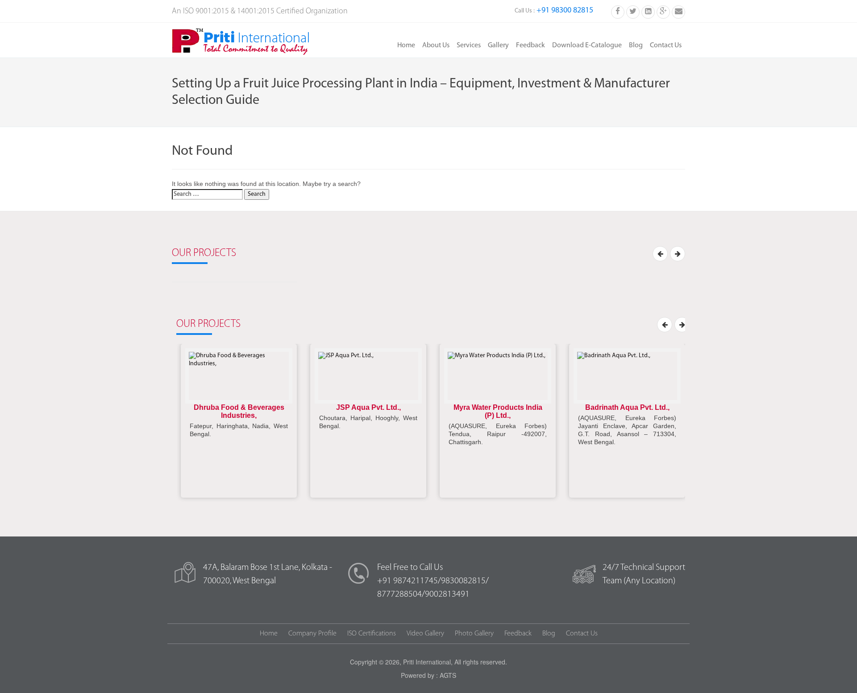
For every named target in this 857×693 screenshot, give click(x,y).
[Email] (678, 11)
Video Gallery (425, 633)
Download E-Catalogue (587, 45)
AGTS (448, 675)
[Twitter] (633, 11)
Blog (636, 45)
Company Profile (312, 633)
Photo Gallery (474, 633)
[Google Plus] (663, 11)
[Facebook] (617, 11)
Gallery (498, 45)
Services (469, 45)
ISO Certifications (371, 633)
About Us (435, 45)
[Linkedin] (648, 11)
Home (406, 45)
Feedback (530, 45)
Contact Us (666, 45)
